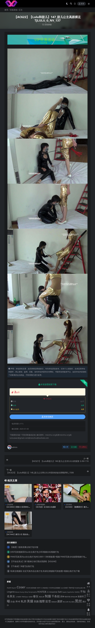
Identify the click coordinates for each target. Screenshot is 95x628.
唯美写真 (68, 597)
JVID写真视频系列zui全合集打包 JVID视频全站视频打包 (34, 552)
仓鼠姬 (30, 597)
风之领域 (71, 602)
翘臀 (42, 601)
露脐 (59, 601)
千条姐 (56, 596)
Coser (21, 587)
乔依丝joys (25, 597)
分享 (66, 447)
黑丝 (78, 600)
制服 (48, 596)
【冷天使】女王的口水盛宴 (45, 507)
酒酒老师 (54, 602)
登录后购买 (48, 417)
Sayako (64, 592)
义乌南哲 (18, 597)
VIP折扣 (49, 399)
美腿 (30, 601)
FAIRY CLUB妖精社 (42, 588)
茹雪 (48, 601)
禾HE (17, 601)
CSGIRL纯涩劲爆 (31, 588)
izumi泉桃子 (64, 588)
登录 (82, 4)
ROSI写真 (41, 591)
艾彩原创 (13, 10)
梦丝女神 (74, 597)
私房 (23, 601)
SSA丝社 (77, 592)
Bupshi (14, 588)
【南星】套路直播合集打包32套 (24, 547)
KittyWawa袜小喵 (80, 588)
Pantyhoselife (32, 592)
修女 (35, 596)
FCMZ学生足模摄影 (54, 588)
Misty (26, 592)
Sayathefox (70, 592)
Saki (60, 591)
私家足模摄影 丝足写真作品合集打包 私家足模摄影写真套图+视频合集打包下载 (45, 571)
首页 (6, 10)
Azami (9, 588)
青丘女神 (65, 602)
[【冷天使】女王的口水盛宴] (47, 493)
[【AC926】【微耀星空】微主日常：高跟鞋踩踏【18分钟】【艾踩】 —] (77, 493)
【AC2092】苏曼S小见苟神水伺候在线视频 (18, 508)
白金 (13, 601)
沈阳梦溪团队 (40, 504)
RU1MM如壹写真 (52, 592)
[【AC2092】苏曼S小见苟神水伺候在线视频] (18, 493)
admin (14, 447)
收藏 (75, 447)
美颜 (36, 601)
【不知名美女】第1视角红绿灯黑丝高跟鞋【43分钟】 (33, 561)
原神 (62, 596)
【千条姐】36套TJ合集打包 (22, 566)
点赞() (83, 447)
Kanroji (71, 588)
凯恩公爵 (41, 597)
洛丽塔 (81, 596)
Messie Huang (19, 592)
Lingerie (11, 591)
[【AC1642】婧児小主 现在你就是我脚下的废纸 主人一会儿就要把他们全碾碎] (18, 521)
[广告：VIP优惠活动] (47, 40)
